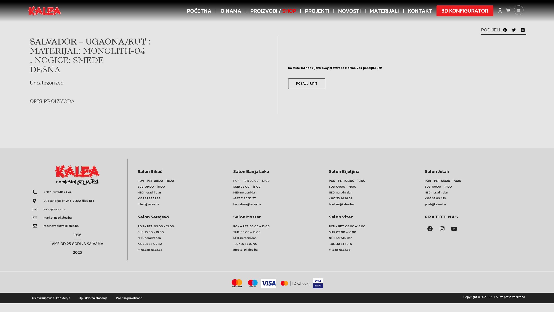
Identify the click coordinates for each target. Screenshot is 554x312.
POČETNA (199, 11)
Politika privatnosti (129, 298)
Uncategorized (47, 82)
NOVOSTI (349, 11)
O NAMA (231, 11)
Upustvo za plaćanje (93, 298)
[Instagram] (442, 228)
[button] (464, 10)
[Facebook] (430, 228)
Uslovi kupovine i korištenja (51, 298)
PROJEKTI (317, 11)
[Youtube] (454, 228)
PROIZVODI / (273, 11)
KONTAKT (420, 11)
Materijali (384, 11)
